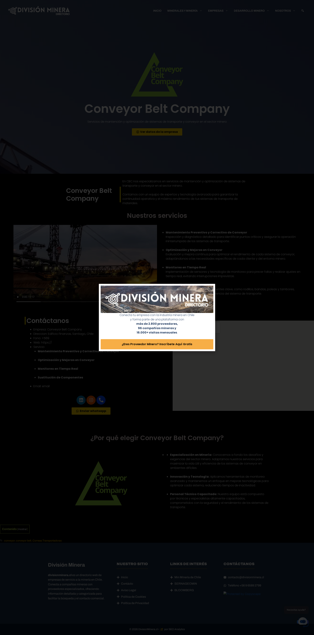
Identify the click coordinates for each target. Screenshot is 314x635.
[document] (157, 317)
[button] (210, 288)
